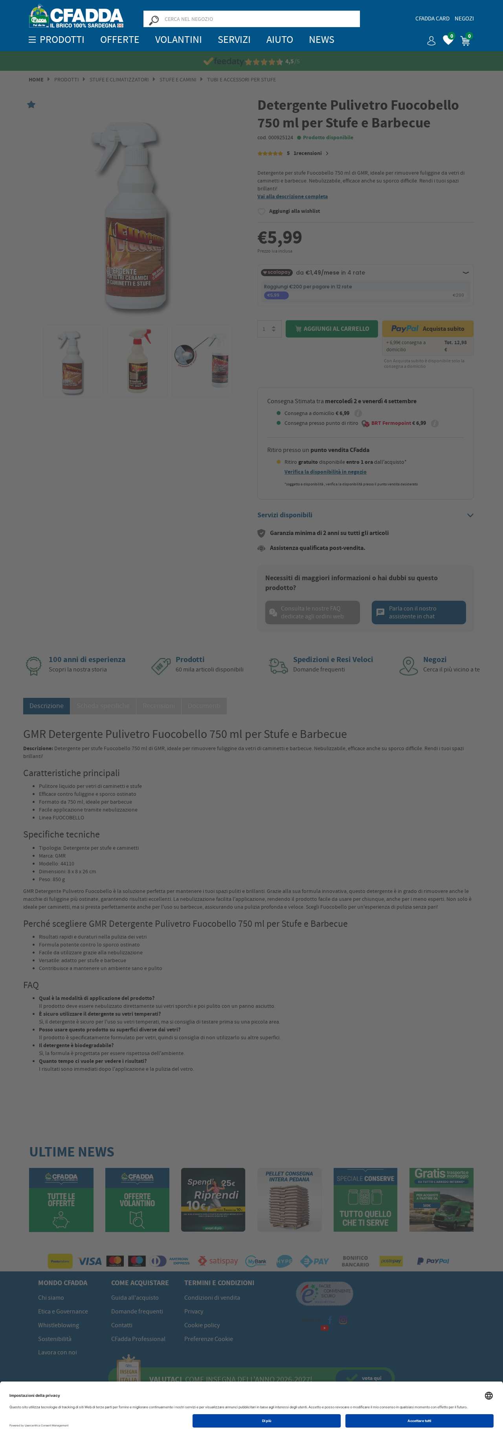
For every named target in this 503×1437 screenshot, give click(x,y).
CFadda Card (432, 18)
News (321, 39)
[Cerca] (153, 20)
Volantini (178, 39)
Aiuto (279, 39)
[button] (428, 38)
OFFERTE (120, 39)
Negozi (464, 18)
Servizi (234, 39)
